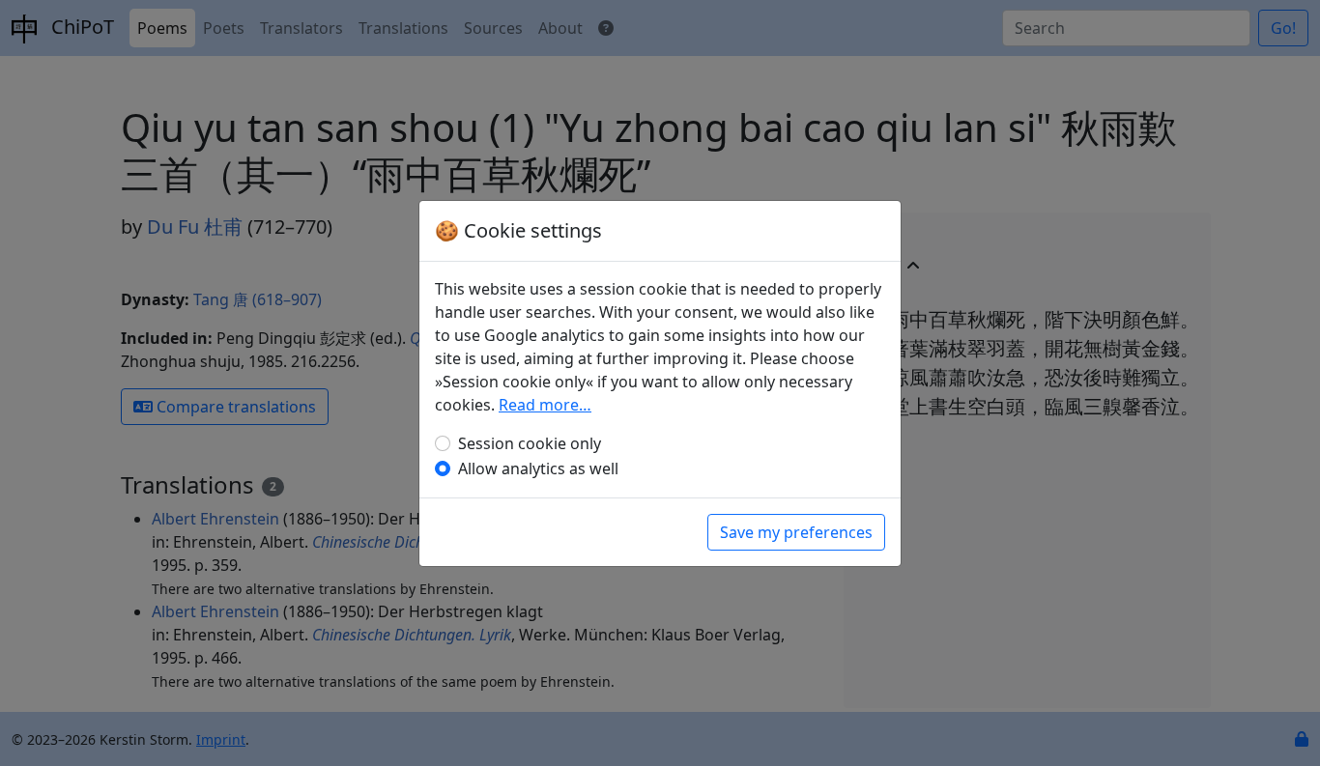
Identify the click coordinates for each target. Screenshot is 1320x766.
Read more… (545, 404)
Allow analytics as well (538, 468)
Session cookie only (529, 443)
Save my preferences (796, 532)
